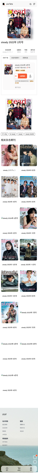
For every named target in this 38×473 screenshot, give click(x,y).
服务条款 (4, 464)
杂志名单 (4, 428)
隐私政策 (12, 464)
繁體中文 (22, 424)
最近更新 (4, 424)
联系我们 (4, 445)
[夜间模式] (35, 462)
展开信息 (18, 87)
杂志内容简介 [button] (15, 58)
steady (13, 134)
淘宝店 (22, 431)
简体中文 (22, 428)
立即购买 (22, 76)
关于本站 (4, 442)
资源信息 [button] (25, 58)
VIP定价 (4, 434)
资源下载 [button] (5, 58)
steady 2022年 (30, 134)
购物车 (4, 431)
